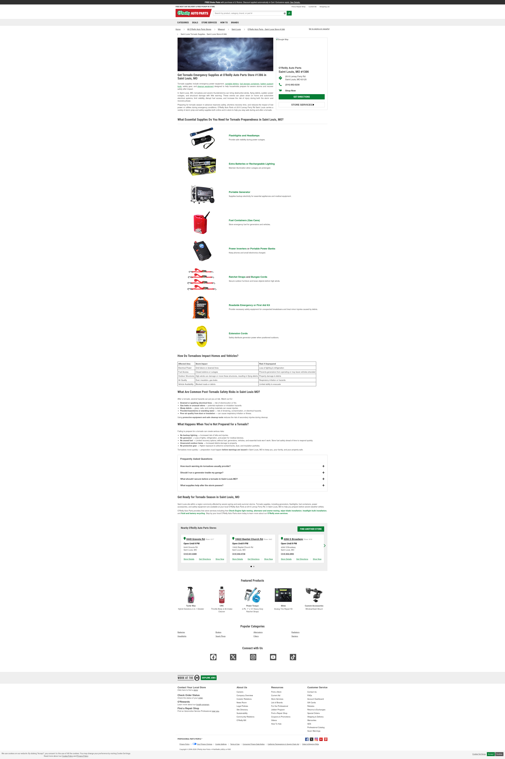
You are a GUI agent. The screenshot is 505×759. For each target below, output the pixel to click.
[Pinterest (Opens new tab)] (325, 739)
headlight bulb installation (315, 510)
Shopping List (324, 6)
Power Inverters (238, 248)
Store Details (189, 559)
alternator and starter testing (267, 510)
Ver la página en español (319, 28)
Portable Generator (239, 192)
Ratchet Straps (237, 277)
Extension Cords (238, 333)
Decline (499, 754)
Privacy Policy (82, 756)
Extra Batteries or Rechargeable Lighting (252, 163)
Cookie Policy (67, 756)
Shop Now (290, 90)
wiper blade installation (291, 510)
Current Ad (312, 6)
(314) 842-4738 (238, 553)
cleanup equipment (205, 86)
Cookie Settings (479, 754)
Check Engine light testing (241, 510)
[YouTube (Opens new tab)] (321, 739)
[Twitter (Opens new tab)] (311, 739)
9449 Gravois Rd (195, 539)
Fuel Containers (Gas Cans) (244, 220)
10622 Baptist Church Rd (249, 539)
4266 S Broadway (293, 539)
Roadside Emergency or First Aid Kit (249, 305)
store (196, 690)
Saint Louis (236, 29)
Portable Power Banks (262, 248)
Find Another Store (311, 529)
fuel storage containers (249, 83)
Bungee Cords (259, 277)
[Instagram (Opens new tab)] (316, 739)
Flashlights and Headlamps (244, 135)
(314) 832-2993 (287, 553)
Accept (491, 754)
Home (178, 29)
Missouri (221, 29)
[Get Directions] (282, 39)
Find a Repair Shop (298, 6)
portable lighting (232, 83)
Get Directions (302, 96)
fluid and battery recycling (193, 513)
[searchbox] (250, 13)
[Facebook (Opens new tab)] (307, 739)
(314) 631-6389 (190, 553)
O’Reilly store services (277, 513)
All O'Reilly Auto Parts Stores (199, 29)
